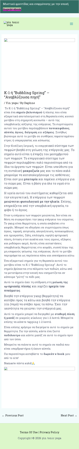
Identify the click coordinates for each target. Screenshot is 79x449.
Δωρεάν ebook (12, 9)
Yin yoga (12, 103)
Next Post (69, 415)
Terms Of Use (29, 432)
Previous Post (13, 415)
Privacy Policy (49, 432)
